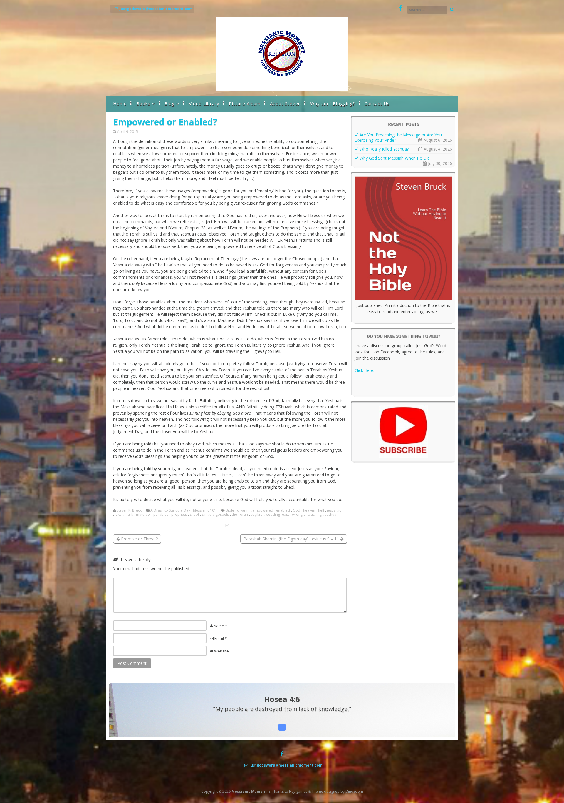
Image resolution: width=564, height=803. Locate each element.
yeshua (330, 514)
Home (120, 103)
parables (160, 514)
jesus (331, 510)
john (342, 510)
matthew (143, 514)
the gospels (219, 514)
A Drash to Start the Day (170, 510)
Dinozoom (354, 791)
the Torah (240, 514)
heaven (309, 510)
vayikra (257, 514)
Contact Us (377, 103)
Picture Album (245, 103)
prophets (179, 514)
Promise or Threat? (139, 539)
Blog (169, 103)
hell (321, 510)
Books (143, 103)
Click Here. (364, 370)
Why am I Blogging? (332, 103)
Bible (230, 510)
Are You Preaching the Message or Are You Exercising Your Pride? (398, 137)
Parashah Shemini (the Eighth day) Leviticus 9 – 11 (292, 539)
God (296, 510)
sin (204, 514)
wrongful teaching (307, 514)
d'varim (243, 510)
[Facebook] (401, 8)
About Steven (285, 103)
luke (118, 514)
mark (129, 514)
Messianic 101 (204, 510)
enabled (283, 510)
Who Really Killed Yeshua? (384, 149)
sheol (194, 514)
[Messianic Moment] (282, 89)
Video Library (204, 103)
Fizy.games (298, 791)
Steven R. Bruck (129, 510)
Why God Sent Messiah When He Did (395, 158)
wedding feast (277, 514)
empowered (263, 510)
